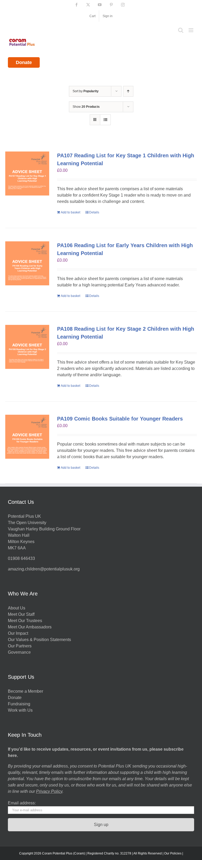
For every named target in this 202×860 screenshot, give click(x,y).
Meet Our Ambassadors (30, 627)
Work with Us (20, 710)
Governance (19, 652)
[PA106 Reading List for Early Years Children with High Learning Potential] (27, 263)
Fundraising (19, 704)
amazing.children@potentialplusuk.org (44, 569)
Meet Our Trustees (25, 620)
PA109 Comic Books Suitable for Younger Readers (120, 419)
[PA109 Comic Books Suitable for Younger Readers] (27, 437)
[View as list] (105, 120)
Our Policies (172, 853)
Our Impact (18, 633)
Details (94, 212)
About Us (16, 608)
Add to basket (70, 212)
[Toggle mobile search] (180, 30)
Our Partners (20, 646)
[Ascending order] (128, 91)
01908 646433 (21, 558)
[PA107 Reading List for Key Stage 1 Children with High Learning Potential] (27, 174)
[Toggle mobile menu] (191, 30)
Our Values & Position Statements (39, 639)
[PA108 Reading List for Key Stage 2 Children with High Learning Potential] (27, 347)
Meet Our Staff (21, 614)
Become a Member (25, 691)
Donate (24, 62)
